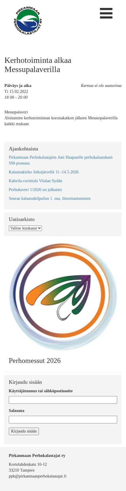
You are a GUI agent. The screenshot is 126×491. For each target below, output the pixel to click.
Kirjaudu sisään (24, 431)
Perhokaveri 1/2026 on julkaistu (35, 189)
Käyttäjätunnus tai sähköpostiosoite (41, 391)
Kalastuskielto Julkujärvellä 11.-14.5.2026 (44, 172)
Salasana (16, 410)
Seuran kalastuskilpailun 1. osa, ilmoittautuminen (50, 198)
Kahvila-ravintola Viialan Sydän (35, 181)
